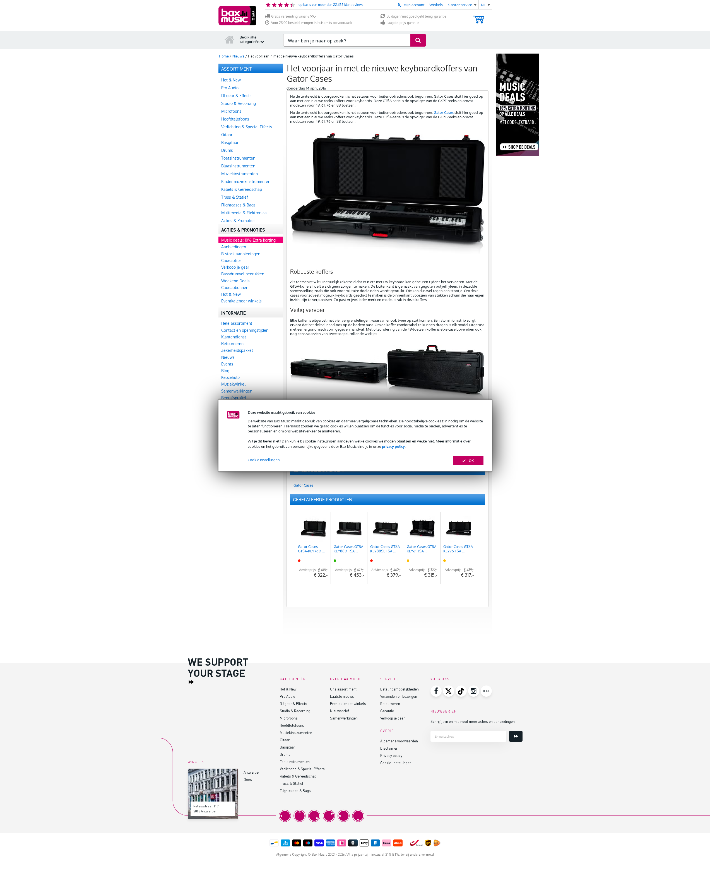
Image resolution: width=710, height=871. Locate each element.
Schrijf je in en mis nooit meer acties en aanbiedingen (472, 721)
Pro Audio (287, 696)
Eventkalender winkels (348, 703)
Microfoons (289, 718)
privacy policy (393, 446)
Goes (248, 779)
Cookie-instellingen (395, 762)
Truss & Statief (291, 783)
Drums (285, 754)
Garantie (387, 710)
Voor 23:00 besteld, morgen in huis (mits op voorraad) (311, 23)
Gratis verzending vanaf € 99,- (293, 16)
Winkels (436, 5)
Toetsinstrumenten (295, 761)
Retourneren (390, 703)
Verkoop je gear (392, 718)
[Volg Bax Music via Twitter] (448, 691)
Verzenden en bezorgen (398, 696)
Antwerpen (252, 772)
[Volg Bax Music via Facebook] (436, 691)
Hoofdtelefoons (292, 725)
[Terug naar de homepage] (230, 39)
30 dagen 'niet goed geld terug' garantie (416, 16)
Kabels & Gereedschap (298, 776)
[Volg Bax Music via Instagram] (473, 691)
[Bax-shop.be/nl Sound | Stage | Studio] (237, 15)
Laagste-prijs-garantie (403, 23)
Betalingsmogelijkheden (399, 689)
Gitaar (285, 739)
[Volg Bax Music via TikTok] (461, 691)
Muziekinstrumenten (296, 732)
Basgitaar (287, 747)
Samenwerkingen (344, 718)
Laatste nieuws (342, 696)
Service (388, 679)
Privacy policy (391, 755)
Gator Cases (444, 112)
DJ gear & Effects (293, 703)
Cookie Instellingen (264, 459)
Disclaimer (389, 748)
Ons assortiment (343, 689)
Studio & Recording (295, 710)
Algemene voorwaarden (399, 740)
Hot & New (288, 689)
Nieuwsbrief (339, 710)
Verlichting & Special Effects (302, 768)
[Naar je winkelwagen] (478, 17)
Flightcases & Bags (295, 790)
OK (471, 460)
